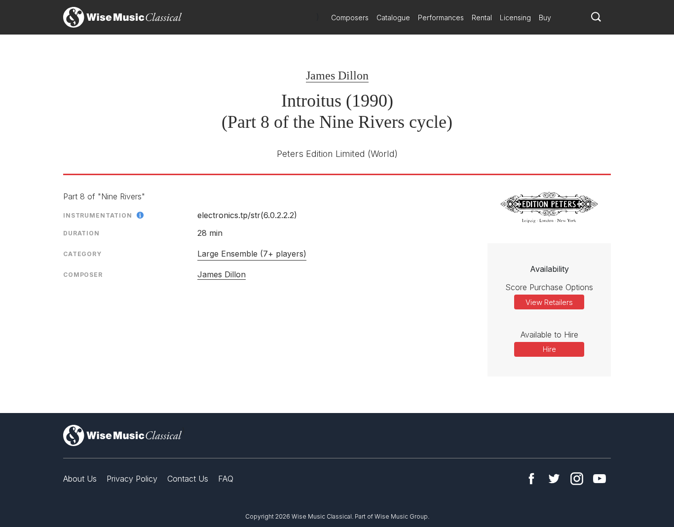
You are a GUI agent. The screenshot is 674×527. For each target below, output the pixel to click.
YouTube (599, 478)
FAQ (225, 479)
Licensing (515, 17)
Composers (350, 17)
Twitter (554, 478)
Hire (549, 349)
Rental (482, 17)
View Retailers (549, 302)
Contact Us (187, 479)
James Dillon (337, 75)
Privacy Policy (132, 479)
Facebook (531, 478)
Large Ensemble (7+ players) (251, 254)
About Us (80, 479)
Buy (545, 17)
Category (82, 254)
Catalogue (393, 17)
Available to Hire (549, 334)
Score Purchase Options (549, 287)
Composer (83, 274)
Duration (81, 233)
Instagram (576, 478)
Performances (441, 17)
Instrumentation (97, 215)
